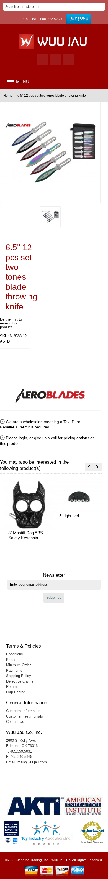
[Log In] (55, 59)
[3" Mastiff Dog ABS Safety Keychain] (28, 504)
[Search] (101, 7)
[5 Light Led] (79, 496)
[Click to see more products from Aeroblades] (50, 394)
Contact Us (15, 722)
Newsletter (54, 575)
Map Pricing (15, 692)
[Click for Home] (54, 41)
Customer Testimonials (24, 716)
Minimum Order (18, 665)
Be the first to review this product (11, 323)
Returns (12, 687)
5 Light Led (69, 515)
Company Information (23, 711)
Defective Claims (20, 681)
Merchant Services (92, 842)
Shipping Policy (18, 676)
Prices (11, 660)
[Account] (42, 59)
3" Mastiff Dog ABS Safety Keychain (25, 535)
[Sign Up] (68, 59)
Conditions (14, 654)
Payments (14, 670)
